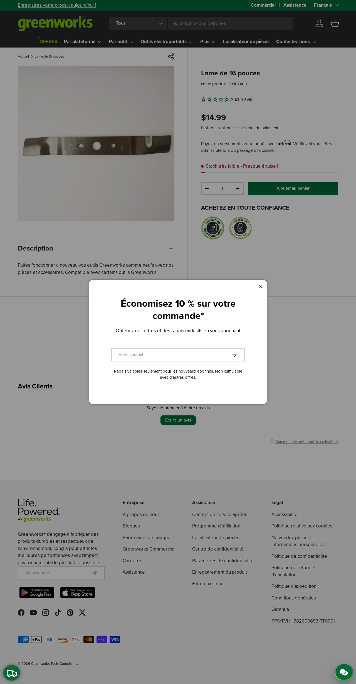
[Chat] (344, 672)
